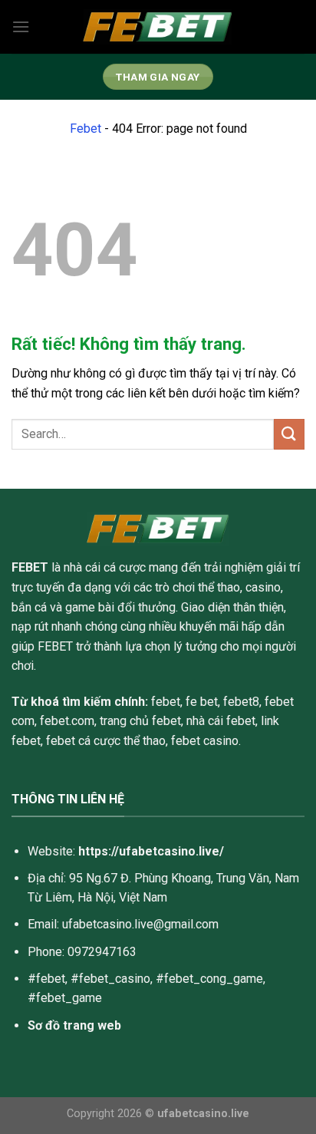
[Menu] (21, 26)
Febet (85, 128)
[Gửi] (289, 434)
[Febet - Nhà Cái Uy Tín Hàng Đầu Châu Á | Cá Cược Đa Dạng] (158, 27)
